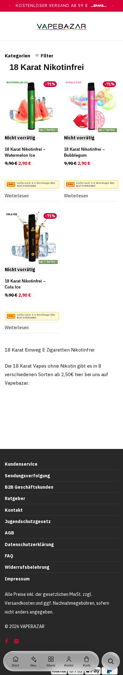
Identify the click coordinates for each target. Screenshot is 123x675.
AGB (9, 533)
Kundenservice (21, 464)
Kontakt (14, 510)
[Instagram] (16, 641)
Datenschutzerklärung (29, 544)
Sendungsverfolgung (27, 476)
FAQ (9, 556)
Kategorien (17, 56)
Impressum (17, 579)
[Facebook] (6, 641)
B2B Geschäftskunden (29, 487)
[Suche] (111, 661)
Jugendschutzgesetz (28, 521)
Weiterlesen (17, 196)
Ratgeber (15, 498)
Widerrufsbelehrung (27, 567)
